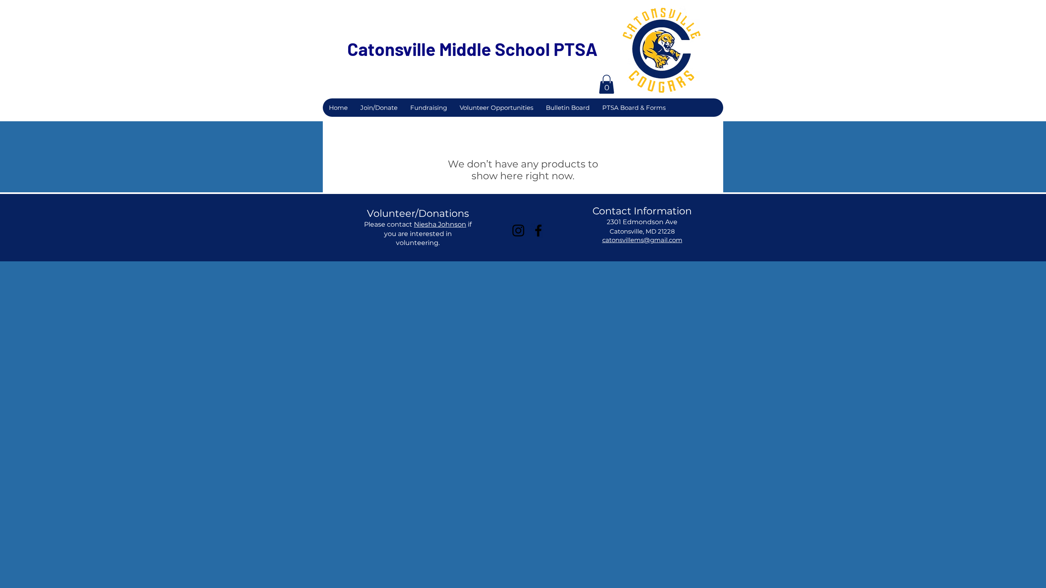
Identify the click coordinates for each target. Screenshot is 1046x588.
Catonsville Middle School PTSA (472, 49)
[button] (607, 84)
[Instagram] (518, 230)
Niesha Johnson (440, 224)
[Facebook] (538, 230)
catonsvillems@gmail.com (642, 240)
